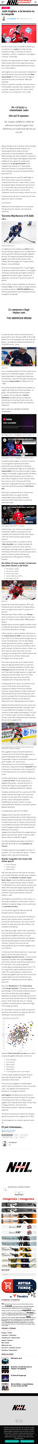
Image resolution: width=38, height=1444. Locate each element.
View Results (19, 1195)
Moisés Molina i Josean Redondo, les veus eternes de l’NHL (22, 1385)
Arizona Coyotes (17, 1304)
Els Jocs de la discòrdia (8, 1130)
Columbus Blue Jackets (7, 1308)
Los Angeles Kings (10, 1315)
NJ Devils (22, 1137)
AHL (3, 1304)
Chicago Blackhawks (17, 1306)
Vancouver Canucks (15, 1324)
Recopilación (25, 1321)
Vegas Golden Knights (26, 1324)
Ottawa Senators (8, 1319)
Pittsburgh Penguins (28, 1319)
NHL (16, 1137)
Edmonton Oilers (6, 1310)
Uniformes (7, 1324)
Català (16, 1135)
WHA (7, 1325)
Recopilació (18, 1321)
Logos (3, 1315)
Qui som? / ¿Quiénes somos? (11, 1348)
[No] (36, 1435)
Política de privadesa (27, 1441)
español (26, 1310)
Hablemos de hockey (13, 1313)
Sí (5, 1188)
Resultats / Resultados (9, 1350)
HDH (20, 1313)
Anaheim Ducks (9, 1304)
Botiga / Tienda (7, 1333)
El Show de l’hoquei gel (18, 1375)
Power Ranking (11, 1321)
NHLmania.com (7, 1345)
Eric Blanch (12, 19)
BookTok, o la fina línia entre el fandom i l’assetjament (21, 1368)
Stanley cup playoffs (20, 1322)
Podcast (4, 1321)
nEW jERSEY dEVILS (8, 1137)
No (6, 1190)
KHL (35, 1313)
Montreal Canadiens (22, 1315)
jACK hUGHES (24, 1135)
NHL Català (5, 1343)
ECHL (30, 1308)
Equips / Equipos (7, 1340)
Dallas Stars (15, 1308)
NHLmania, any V (16, 1358)
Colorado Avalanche (28, 1306)
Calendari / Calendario (9, 1335)
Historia (24, 1313)
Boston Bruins (25, 1304)
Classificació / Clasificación (11, 1338)
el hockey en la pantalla (16, 1310)
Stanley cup (9, 1322)
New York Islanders (10, 1317)
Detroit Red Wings (24, 1308)
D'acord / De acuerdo (12, 1441)
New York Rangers (21, 1317)
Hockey (30, 1312)
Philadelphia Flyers (18, 1319)
